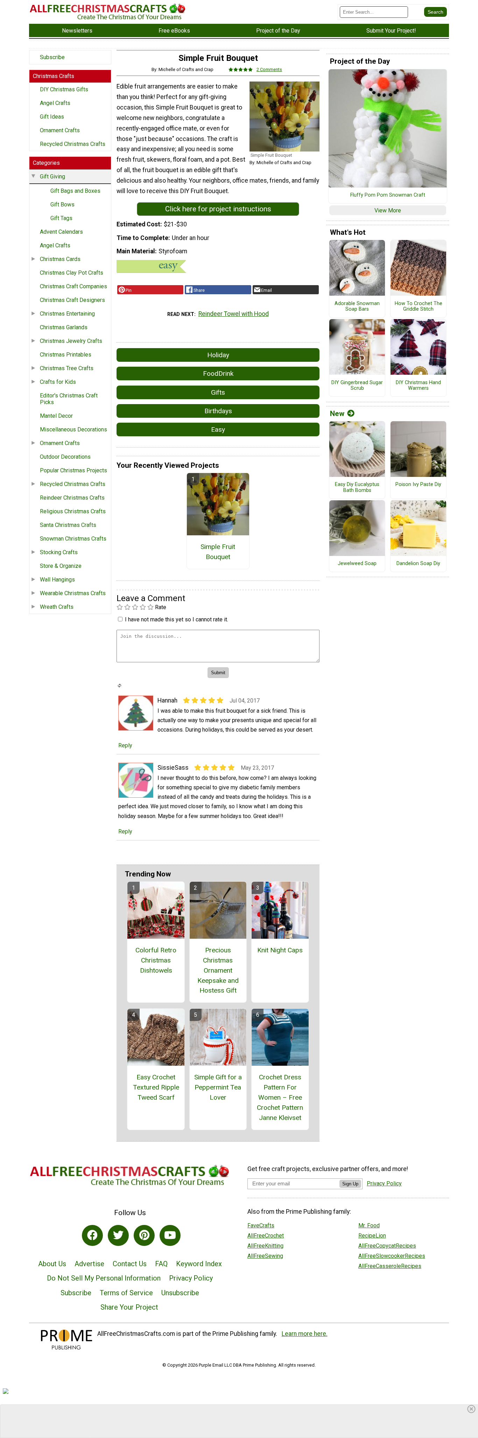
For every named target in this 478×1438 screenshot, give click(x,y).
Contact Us (130, 1264)
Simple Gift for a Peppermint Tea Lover (218, 1087)
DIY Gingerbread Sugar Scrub (357, 386)
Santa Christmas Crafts (68, 525)
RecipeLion (372, 1235)
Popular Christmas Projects (73, 470)
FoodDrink (218, 373)
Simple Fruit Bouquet (218, 552)
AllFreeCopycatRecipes (387, 1245)
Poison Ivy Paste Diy (418, 484)
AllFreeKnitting (265, 1245)
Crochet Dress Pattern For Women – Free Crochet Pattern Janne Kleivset (280, 1097)
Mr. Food (369, 1225)
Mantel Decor (56, 416)
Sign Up (350, 1183)
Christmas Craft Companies (73, 286)
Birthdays (218, 411)
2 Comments (269, 69)
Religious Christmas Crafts (73, 511)
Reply (125, 745)
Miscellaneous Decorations (73, 429)
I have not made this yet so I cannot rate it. (176, 619)
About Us (52, 1264)
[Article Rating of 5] (241, 69)
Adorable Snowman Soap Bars (357, 306)
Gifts (218, 392)
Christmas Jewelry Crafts (71, 341)
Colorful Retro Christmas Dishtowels (155, 960)
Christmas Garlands (63, 327)
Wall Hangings (57, 579)
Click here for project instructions (218, 209)
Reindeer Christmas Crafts (72, 497)
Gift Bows (62, 204)
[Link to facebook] (92, 1235)
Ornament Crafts (60, 130)
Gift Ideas (52, 116)
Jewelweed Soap (357, 563)
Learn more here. (305, 1333)
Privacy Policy (191, 1278)
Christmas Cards (60, 259)
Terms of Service (126, 1293)
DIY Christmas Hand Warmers (418, 386)
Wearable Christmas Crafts (73, 593)
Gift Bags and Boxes (75, 191)
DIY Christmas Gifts (64, 89)
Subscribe (52, 57)
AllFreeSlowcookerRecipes (391, 1256)
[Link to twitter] (118, 1235)
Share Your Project (129, 1307)
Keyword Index (199, 1264)
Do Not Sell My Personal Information (104, 1278)
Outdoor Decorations (65, 456)
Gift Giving (52, 176)
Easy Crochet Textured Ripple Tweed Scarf (156, 1087)
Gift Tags (61, 218)
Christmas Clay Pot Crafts (71, 272)
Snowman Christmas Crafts (73, 538)
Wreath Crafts (56, 607)
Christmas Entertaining (67, 313)
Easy (218, 429)
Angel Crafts (55, 103)
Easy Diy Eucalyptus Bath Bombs (357, 487)
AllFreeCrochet (265, 1235)
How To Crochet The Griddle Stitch (418, 306)
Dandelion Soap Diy (418, 563)
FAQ (161, 1264)
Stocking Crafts (59, 552)
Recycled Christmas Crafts (72, 144)
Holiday (218, 355)
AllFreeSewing (265, 1256)
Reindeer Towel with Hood (233, 313)
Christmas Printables (65, 354)
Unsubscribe (180, 1293)
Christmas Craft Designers (72, 300)
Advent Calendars (61, 231)
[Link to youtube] (170, 1235)
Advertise (89, 1264)
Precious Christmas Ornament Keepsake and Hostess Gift (218, 970)
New (337, 413)
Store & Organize (61, 566)
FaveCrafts (260, 1225)
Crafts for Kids (58, 382)
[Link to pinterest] (144, 1235)
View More (387, 210)
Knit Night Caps (280, 950)
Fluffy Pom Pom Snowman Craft (387, 195)
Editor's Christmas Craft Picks (69, 399)
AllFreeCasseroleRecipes (389, 1266)
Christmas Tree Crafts (66, 368)
